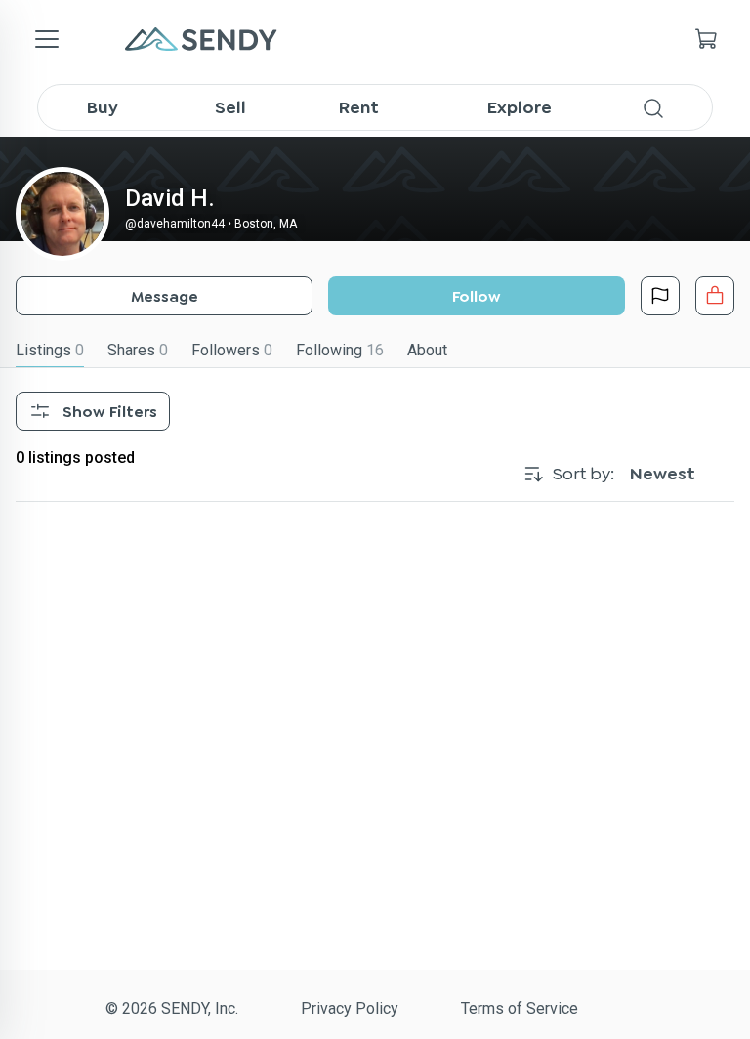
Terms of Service (519, 1008)
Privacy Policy (349, 1008)
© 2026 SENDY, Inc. (171, 1008)
